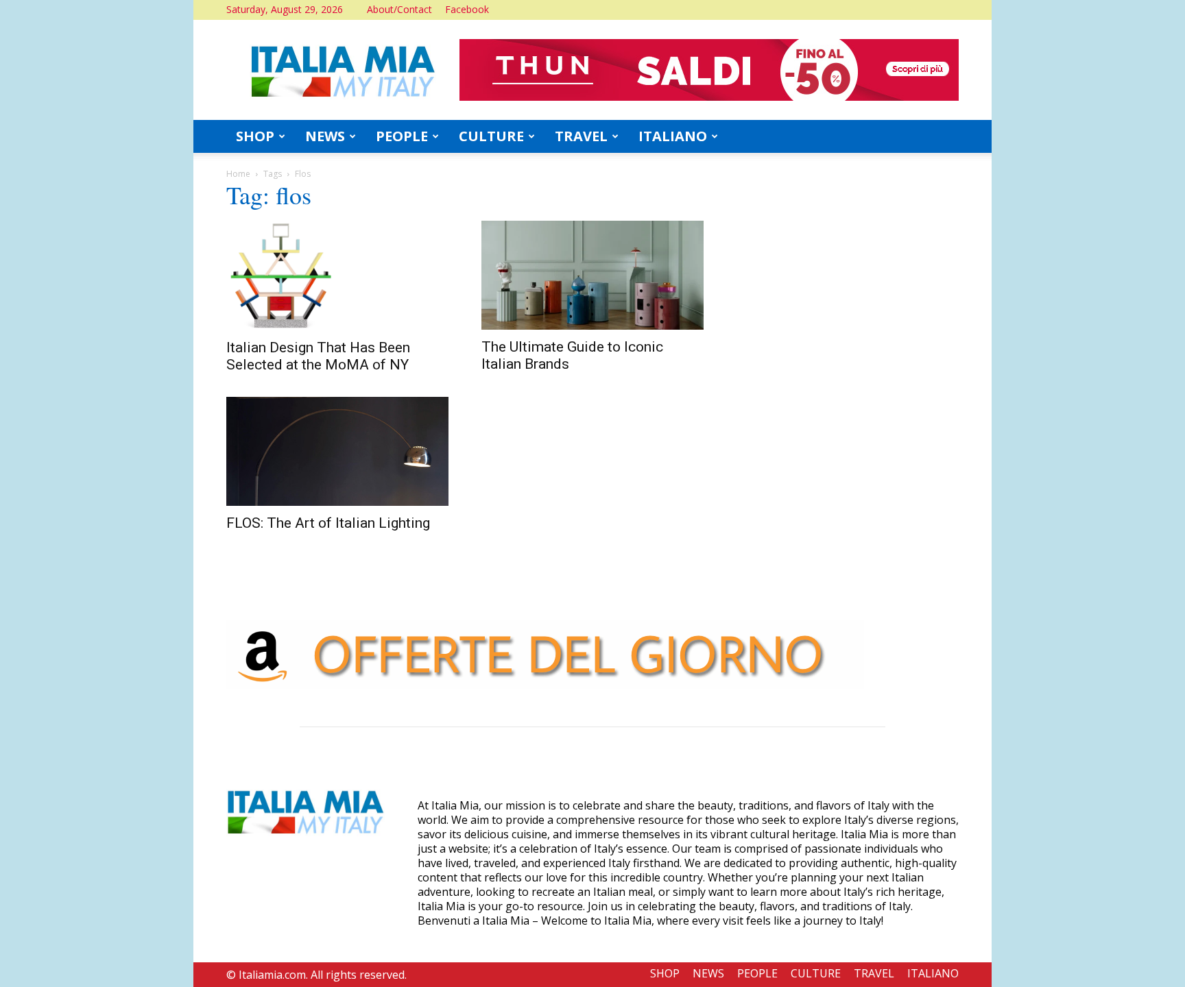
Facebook (467, 9)
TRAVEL (581, 136)
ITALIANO (672, 136)
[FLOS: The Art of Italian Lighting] (337, 451)
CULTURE (491, 136)
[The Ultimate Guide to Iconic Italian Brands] (592, 275)
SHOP (255, 136)
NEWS (325, 136)
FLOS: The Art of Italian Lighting (328, 523)
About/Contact (399, 9)
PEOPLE (402, 136)
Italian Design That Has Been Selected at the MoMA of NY (318, 356)
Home (238, 174)
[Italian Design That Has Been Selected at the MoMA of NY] (337, 275)
